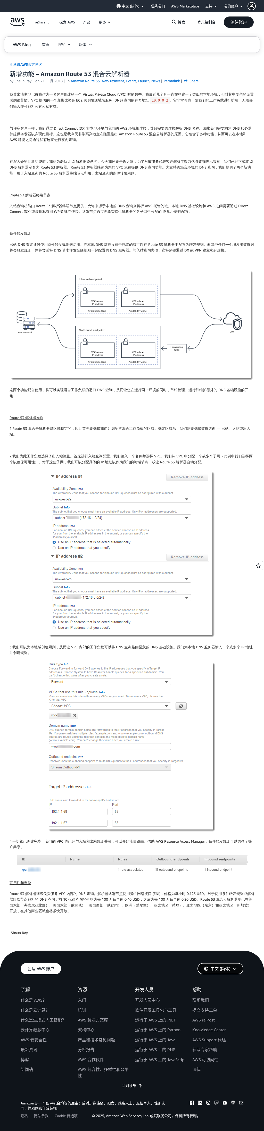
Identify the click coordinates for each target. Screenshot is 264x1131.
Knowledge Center (209, 1029)
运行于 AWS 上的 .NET (155, 1020)
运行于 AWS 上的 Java (155, 1039)
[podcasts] (233, 1103)
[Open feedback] (258, 565)
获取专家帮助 (204, 1049)
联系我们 (200, 1000)
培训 (82, 1010)
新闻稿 (27, 1069)
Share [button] (193, 81)
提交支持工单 (204, 1010)
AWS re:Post (203, 1020)
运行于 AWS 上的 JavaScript (160, 1059)
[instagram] (208, 1103)
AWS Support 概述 (209, 1039)
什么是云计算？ (35, 1010)
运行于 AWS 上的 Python (157, 1029)
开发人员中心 (147, 1000)
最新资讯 (29, 1049)
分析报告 (86, 1049)
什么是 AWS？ (34, 1000)
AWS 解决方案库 (93, 1020)
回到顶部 (129, 1085)
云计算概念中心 (35, 1029)
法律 (196, 1069)
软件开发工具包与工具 (155, 1010)
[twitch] (216, 1103)
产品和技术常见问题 (96, 1039)
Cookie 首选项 (66, 1115)
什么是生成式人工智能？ (43, 1020)
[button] (256, 6)
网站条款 (41, 1115)
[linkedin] (200, 1103)
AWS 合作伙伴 (91, 1059)
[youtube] (225, 1103)
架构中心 (86, 1029)
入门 (82, 1000)
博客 (25, 1059)
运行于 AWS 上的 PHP (155, 1049)
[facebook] (192, 1103)
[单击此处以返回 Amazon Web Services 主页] (17, 25)
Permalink (172, 81)
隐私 (24, 1115)
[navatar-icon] (252, 6)
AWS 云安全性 (34, 1039)
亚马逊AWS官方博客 (26, 64)
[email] (241, 1103)
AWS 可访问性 (205, 1059)
